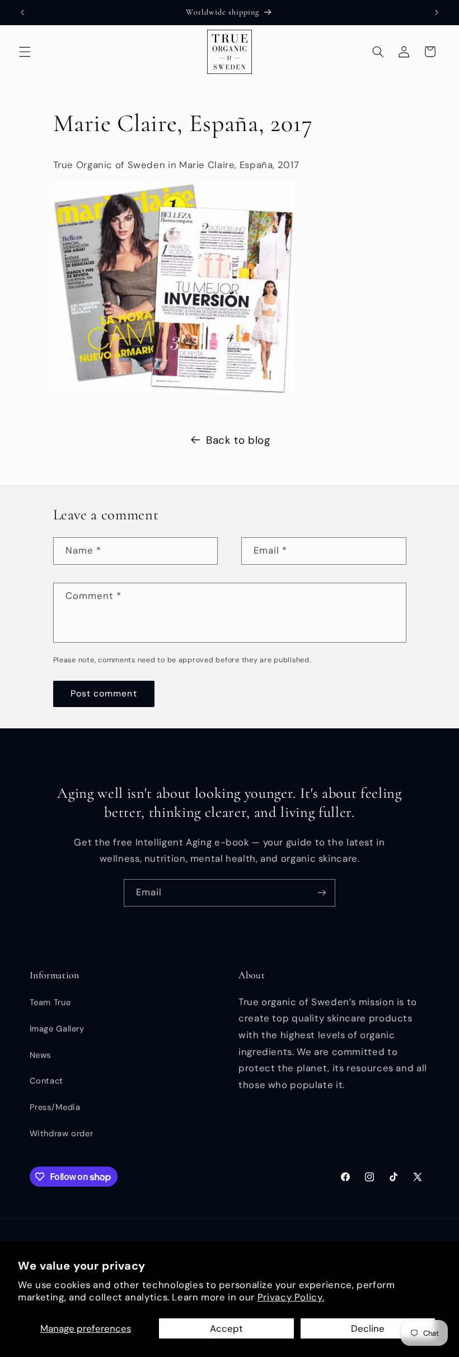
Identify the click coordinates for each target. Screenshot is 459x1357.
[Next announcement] (436, 12)
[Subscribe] (322, 893)
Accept (226, 1328)
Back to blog (238, 440)
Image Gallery (57, 1028)
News (40, 1055)
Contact (46, 1080)
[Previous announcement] (22, 12)
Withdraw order (61, 1133)
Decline (368, 1328)
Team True (50, 1002)
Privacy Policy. (290, 1297)
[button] (25, 51)
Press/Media (55, 1107)
